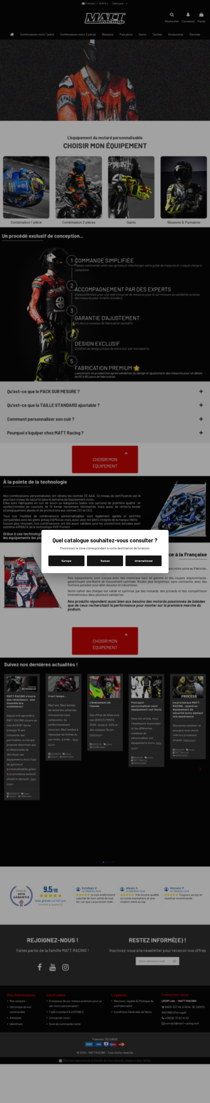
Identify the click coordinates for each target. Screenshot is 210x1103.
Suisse (105, 560)
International (144, 560)
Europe (66, 560)
